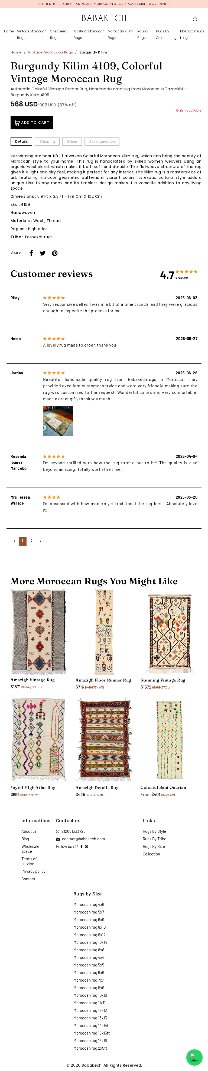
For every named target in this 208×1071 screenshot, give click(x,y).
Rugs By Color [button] (162, 34)
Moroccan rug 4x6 (88, 904)
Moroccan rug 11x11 (89, 1002)
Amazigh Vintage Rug (33, 679)
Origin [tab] (72, 141)
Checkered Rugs (58, 34)
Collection (151, 853)
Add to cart (34, 122)
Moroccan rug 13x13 (90, 1017)
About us (29, 831)
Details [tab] (21, 141)
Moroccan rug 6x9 (88, 919)
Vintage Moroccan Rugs (32, 34)
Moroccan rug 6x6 (88, 972)
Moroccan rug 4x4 (88, 957)
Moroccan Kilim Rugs (120, 34)
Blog (25, 838)
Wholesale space (30, 849)
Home (9, 31)
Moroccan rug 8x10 (89, 927)
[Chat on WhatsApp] (194, 1057)
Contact (28, 878)
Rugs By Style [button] (154, 831)
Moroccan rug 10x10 (90, 995)
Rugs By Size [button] (154, 846)
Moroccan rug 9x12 (89, 934)
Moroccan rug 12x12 (90, 1010)
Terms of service (29, 861)
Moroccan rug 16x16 (90, 1040)
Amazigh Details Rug (97, 787)
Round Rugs (142, 34)
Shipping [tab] (47, 141)
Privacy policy (33, 871)
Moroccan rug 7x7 (88, 980)
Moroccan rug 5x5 (88, 964)
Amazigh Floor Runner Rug (103, 680)
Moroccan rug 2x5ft (90, 1048)
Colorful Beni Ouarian (163, 787)
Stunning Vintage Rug (163, 680)
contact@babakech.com (83, 838)
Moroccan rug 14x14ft (91, 1025)
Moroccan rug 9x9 (88, 987)
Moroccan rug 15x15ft (91, 1032)
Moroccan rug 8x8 (88, 949)
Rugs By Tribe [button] (154, 838)
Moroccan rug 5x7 (88, 911)
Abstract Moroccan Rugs (89, 34)
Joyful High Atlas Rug (33, 787)
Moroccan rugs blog (192, 34)
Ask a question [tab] (102, 141)
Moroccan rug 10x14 (90, 942)
